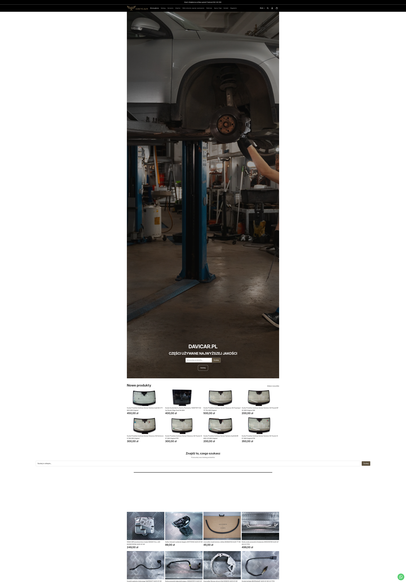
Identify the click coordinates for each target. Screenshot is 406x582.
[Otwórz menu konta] (272, 8)
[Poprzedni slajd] (130, 397)
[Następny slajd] (161, 397)
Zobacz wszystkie (273, 386)
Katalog (203, 368)
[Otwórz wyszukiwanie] (267, 8)
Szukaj (216, 360)
